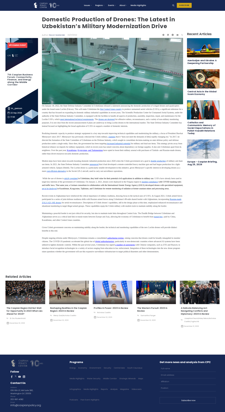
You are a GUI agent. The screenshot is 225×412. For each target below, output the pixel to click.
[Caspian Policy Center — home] (46, 5)
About (122, 5)
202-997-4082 (16, 399)
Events (111, 5)
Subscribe (184, 5)
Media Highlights (138, 5)
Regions (99, 5)
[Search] (173, 5)
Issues (87, 5)
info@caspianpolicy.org (25, 405)
